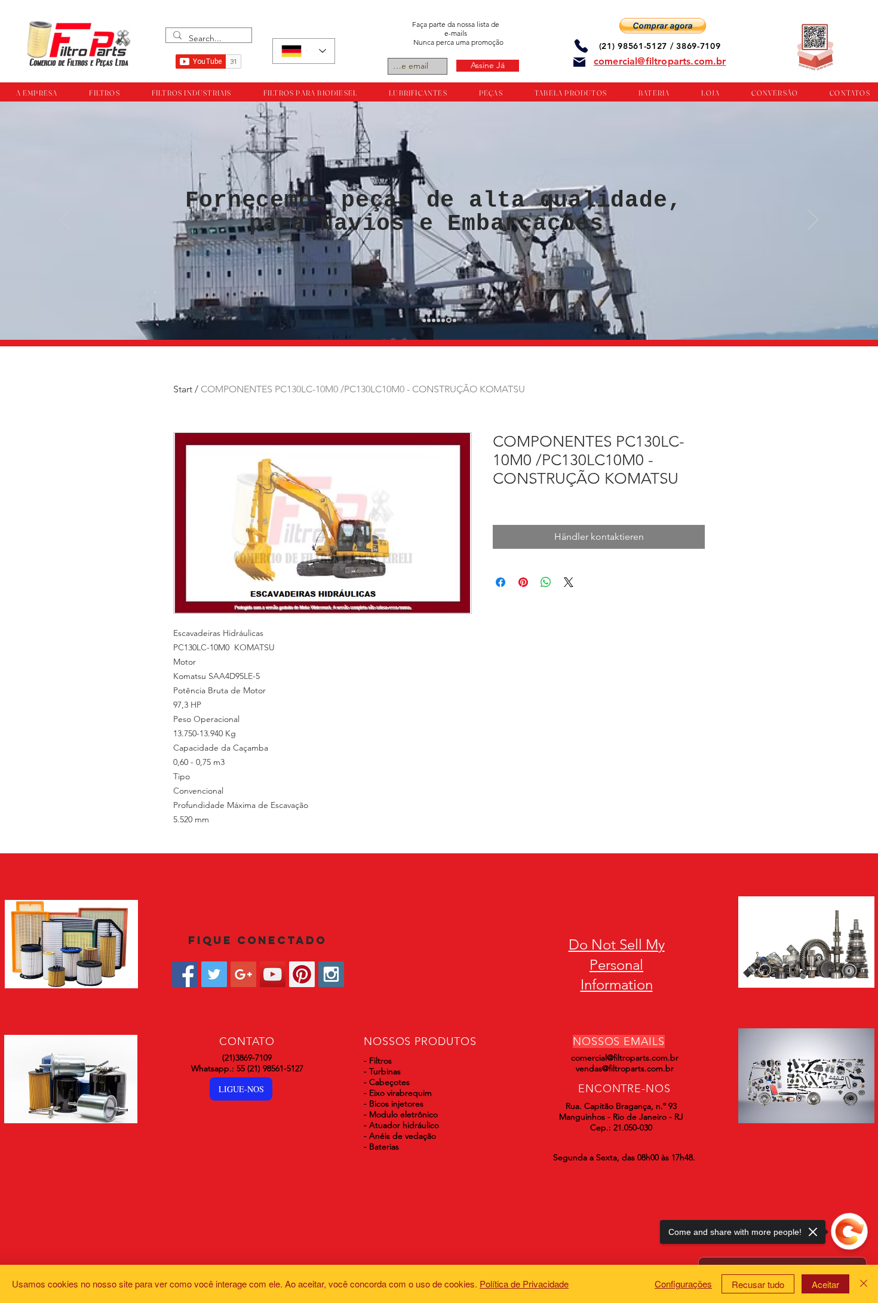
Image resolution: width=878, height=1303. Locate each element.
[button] (662, 25)
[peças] (429, 320)
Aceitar (825, 1284)
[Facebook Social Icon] (185, 974)
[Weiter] (813, 220)
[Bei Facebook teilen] (500, 582)
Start (182, 389)
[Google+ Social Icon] (243, 974)
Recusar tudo (758, 1284)
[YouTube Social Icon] (272, 974)
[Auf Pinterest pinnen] (523, 582)
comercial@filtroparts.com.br (625, 1057)
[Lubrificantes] (433, 320)
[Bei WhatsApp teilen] (546, 582)
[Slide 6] (448, 320)
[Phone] (581, 45)
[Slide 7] (453, 320)
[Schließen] (863, 1283)
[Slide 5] (443, 320)
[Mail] (579, 62)
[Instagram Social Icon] (331, 974)
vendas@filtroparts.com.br (625, 1068)
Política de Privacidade (524, 1283)
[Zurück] (65, 220)
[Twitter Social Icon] (214, 974)
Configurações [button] (683, 1283)
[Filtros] (424, 320)
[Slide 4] (438, 320)
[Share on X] (568, 582)
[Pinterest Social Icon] (302, 974)
